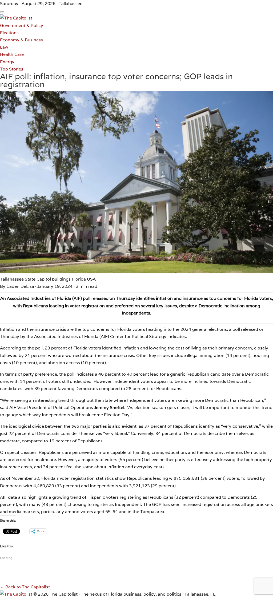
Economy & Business (21, 40)
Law (4, 47)
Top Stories (11, 69)
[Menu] (2, 12)
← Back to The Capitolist (25, 587)
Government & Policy (21, 25)
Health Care (12, 54)
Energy (7, 62)
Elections (9, 33)
